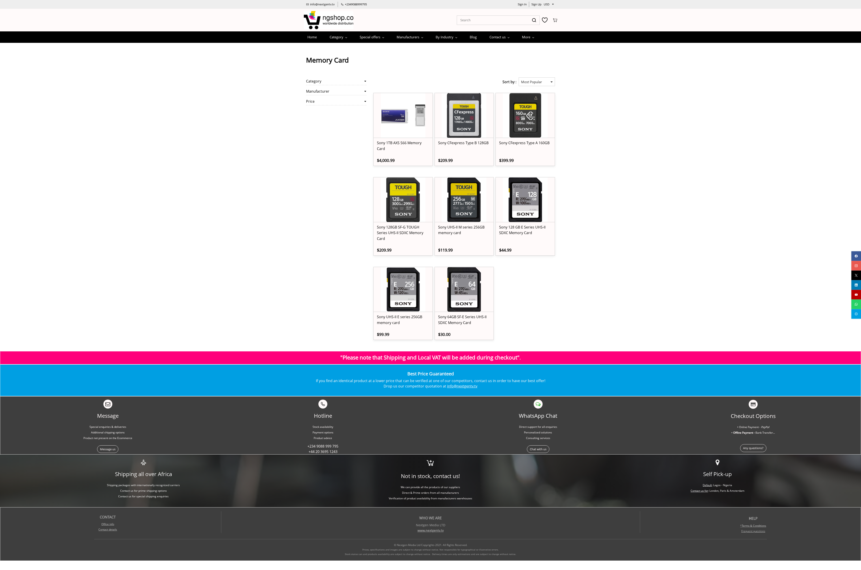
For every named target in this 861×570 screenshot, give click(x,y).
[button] (107, 449)
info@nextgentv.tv (462, 386)
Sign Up (536, 4)
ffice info (108, 524)
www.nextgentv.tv (430, 530)
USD (546, 4)
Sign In (522, 4)
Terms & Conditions (754, 526)
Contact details (107, 529)
